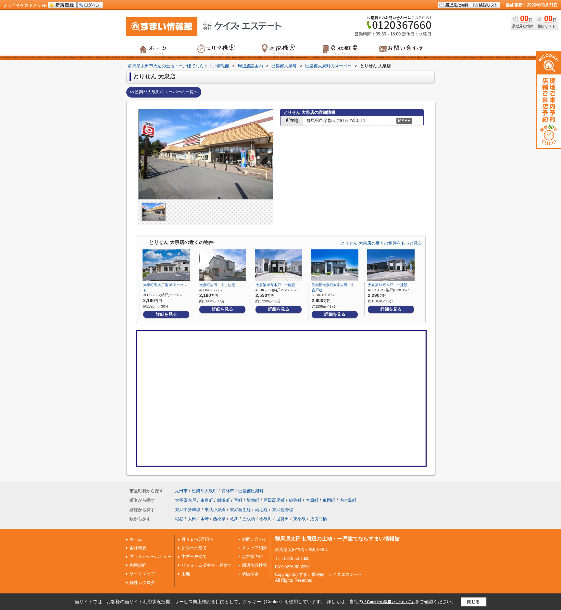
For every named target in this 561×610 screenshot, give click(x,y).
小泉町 (265, 518)
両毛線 (261, 509)
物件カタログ (142, 582)
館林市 (227, 490)
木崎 (204, 518)
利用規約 (138, 565)
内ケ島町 (348, 500)
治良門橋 (318, 518)
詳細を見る (166, 314)
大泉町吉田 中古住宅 (217, 285)
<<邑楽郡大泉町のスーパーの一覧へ (164, 91)
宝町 (238, 500)
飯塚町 (223, 500)
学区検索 (250, 573)
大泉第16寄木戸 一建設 (275, 285)
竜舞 (234, 518)
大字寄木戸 (185, 500)
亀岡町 (329, 500)
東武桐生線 (240, 509)
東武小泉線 (215, 509)
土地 (185, 573)
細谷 (179, 518)
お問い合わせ (254, 539)
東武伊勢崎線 (187, 509)
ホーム (136, 539)
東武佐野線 (282, 509)
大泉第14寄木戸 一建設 (387, 285)
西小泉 (219, 518)
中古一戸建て (194, 556)
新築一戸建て (194, 547)
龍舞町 (253, 500)
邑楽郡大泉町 (204, 490)
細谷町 (295, 500)
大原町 (312, 500)
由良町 (206, 500)
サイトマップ (142, 573)
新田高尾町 (274, 500)
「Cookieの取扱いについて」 (389, 602)
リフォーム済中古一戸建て (206, 565)
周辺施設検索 (254, 565)
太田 (192, 518)
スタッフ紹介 (254, 547)
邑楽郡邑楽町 (251, 490)
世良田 (282, 518)
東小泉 (299, 518)
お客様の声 (252, 556)
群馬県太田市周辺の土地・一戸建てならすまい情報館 (337, 538)
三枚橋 (249, 518)
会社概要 (138, 547)
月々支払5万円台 (197, 539)
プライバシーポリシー (151, 556)
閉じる (473, 601)
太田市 (181, 490)
